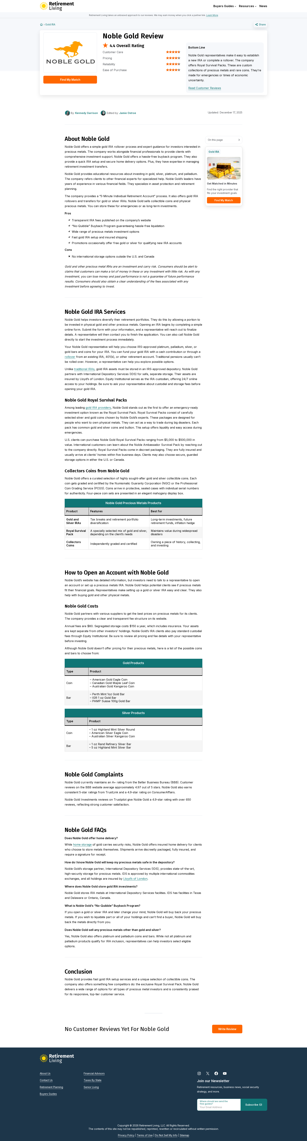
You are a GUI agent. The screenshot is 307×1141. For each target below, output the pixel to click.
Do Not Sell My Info (166, 1135)
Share (262, 24)
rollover (70, 357)
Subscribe (252, 1104)
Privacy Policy (126, 1135)
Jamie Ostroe (127, 112)
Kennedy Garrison (86, 112)
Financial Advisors (94, 1073)
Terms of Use (145, 1135)
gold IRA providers (98, 407)
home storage (82, 844)
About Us (45, 1073)
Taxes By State (92, 1080)
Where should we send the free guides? (214, 1102)
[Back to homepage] (41, 24)
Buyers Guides (48, 1093)
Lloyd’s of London (135, 878)
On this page (215, 139)
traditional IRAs (84, 369)
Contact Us (46, 1080)
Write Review (227, 1029)
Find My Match (70, 79)
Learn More (212, 15)
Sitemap (184, 1135)
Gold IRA (50, 24)
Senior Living (91, 1087)
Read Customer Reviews (204, 88)
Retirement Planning (51, 1087)
